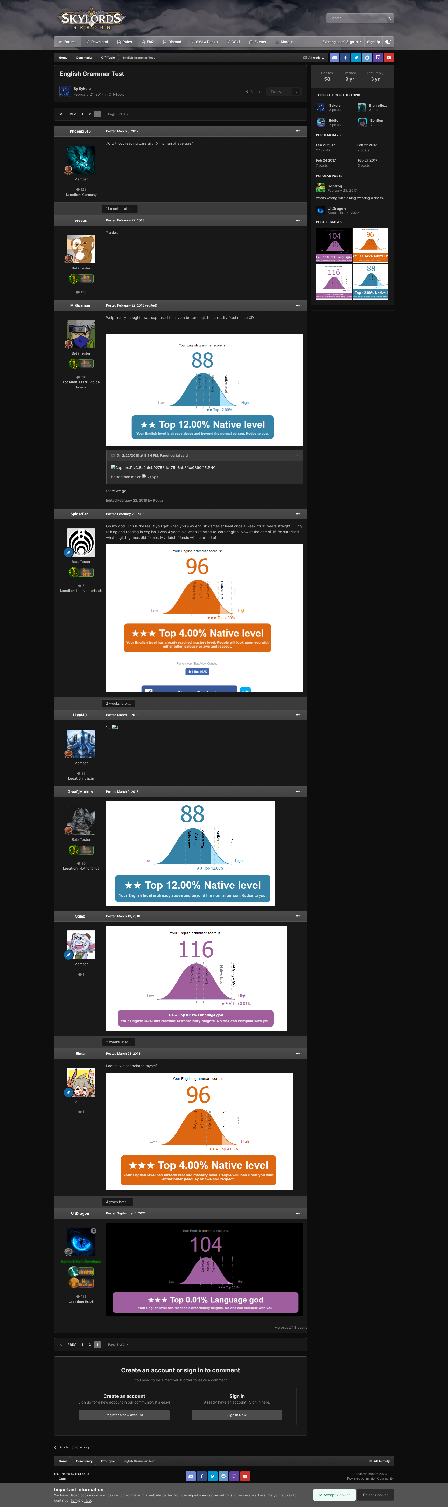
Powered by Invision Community (370, 1478)
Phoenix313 (80, 131)
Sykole (85, 88)
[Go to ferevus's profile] (81, 249)
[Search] (389, 18)
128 (83, 189)
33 (83, 773)
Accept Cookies (336, 1494)
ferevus (80, 220)
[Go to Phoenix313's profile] (81, 160)
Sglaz (80, 916)
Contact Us (67, 1479)
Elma (80, 1053)
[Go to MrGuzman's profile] (81, 334)
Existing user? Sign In (341, 42)
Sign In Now (237, 1415)
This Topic (369, 18)
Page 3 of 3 (117, 114)
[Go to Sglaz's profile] (81, 944)
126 (83, 292)
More (285, 42)
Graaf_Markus (80, 791)
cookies (87, 1495)
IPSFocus (82, 1474)
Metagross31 (284, 1327)
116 (83, 377)
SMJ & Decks (206, 42)
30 (83, 863)
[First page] (61, 114)
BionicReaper (380, 105)
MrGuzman (80, 305)
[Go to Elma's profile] (81, 1082)
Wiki (236, 42)
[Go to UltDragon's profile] (81, 1242)
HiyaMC (80, 715)
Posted (122, 131)
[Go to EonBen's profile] (362, 122)
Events (260, 42)
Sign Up (373, 42)
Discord (174, 42)
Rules (127, 42)
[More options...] (297, 131)
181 (83, 1296)
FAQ (150, 42)
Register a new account (124, 1415)
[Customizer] (388, 41)
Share (254, 91)
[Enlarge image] (163, 467)
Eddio (333, 120)
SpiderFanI (80, 514)
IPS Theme (62, 1474)
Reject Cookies (375, 1494)
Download (99, 42)
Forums (70, 42)
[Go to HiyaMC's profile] (81, 744)
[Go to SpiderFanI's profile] (81, 542)
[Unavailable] (204, 389)
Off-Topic (117, 94)
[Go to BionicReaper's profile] (362, 107)
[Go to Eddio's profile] (321, 122)
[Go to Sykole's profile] (65, 91)
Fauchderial (170, 455)
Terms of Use (81, 1500)
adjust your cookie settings (210, 1495)
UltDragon (80, 1213)
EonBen (376, 120)
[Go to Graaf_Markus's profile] (81, 820)
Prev (72, 114)
